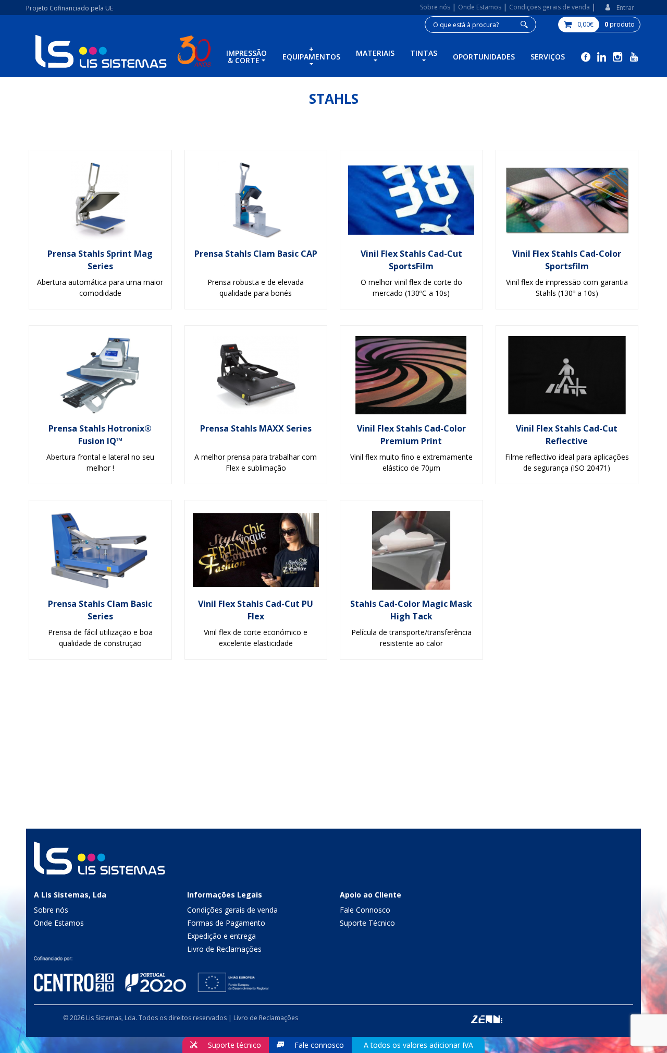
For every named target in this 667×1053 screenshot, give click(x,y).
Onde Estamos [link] (59, 923)
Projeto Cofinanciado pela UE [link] (69, 8)
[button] (619, 8)
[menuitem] (246, 58)
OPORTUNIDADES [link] (484, 57)
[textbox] (480, 24)
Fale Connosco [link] (365, 910)
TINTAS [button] (423, 53)
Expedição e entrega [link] (221, 936)
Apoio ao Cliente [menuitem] (370, 895)
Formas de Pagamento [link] (226, 923)
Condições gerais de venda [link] (232, 910)
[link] (436, 7)
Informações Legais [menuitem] (224, 895)
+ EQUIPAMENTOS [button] (311, 53)
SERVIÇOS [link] (547, 57)
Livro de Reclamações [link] (224, 949)
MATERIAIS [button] (375, 53)
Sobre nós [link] (51, 910)
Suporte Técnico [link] (367, 923)
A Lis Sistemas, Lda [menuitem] (70, 895)
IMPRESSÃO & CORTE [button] (246, 56)
